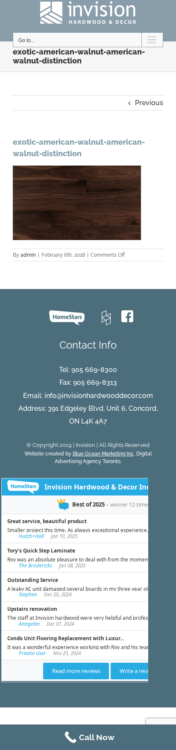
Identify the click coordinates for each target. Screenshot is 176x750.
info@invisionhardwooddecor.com (98, 396)
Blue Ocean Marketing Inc (103, 454)
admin (28, 255)
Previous (149, 103)
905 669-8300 (94, 370)
